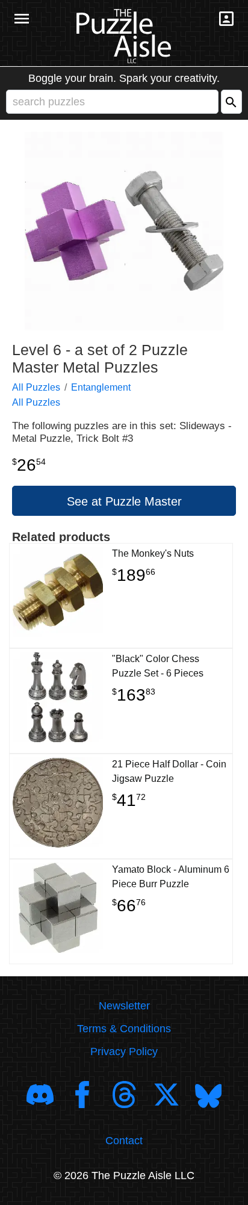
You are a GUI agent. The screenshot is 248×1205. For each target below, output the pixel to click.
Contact (124, 1141)
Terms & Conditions (124, 1029)
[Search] (231, 102)
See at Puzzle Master (124, 501)
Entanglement (101, 387)
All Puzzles (36, 387)
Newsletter (124, 1006)
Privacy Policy (124, 1051)
